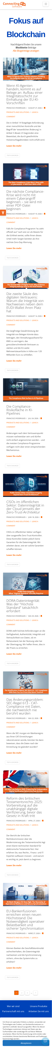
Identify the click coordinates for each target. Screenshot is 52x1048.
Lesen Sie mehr (14, 145)
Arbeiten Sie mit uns (39, 1011)
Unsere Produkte (38, 1006)
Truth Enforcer (12, 155)
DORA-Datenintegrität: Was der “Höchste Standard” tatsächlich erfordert (23, 605)
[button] (46, 4)
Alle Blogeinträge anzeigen (26, 50)
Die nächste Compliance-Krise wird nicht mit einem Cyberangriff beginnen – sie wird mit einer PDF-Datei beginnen (25, 200)
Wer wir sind (13, 1006)
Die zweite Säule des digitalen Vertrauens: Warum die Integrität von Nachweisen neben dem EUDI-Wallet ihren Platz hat (25, 302)
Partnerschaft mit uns (13, 1011)
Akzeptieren (26, 1043)
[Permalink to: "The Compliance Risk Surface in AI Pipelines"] (26, 389)
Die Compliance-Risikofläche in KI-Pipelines (19, 410)
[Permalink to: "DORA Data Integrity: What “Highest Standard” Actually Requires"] (26, 584)
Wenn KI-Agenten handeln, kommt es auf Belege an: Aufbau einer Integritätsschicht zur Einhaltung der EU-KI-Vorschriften (24, 94)
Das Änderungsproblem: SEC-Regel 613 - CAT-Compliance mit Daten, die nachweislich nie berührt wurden (24, 706)
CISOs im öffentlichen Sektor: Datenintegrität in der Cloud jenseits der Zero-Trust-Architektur (25, 507)
